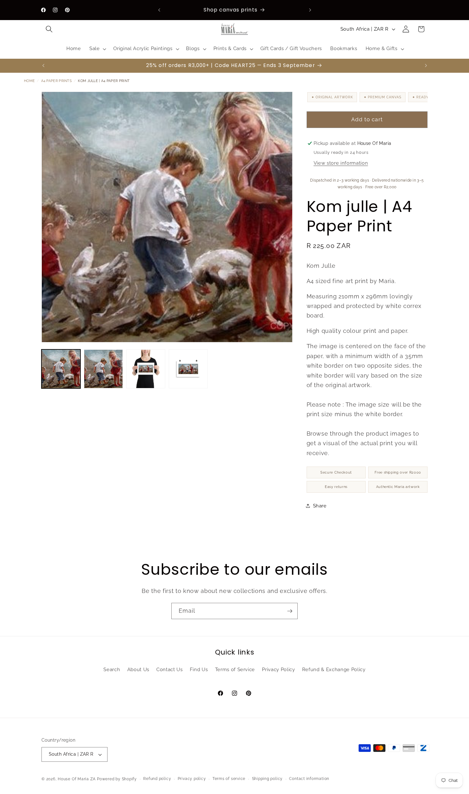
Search (111, 669)
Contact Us (169, 669)
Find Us (199, 669)
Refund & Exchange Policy (334, 669)
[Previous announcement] (159, 10)
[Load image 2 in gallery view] (103, 368)
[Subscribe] (289, 611)
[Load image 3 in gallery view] (145, 368)
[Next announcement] (310, 10)
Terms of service (228, 778)
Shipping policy (267, 778)
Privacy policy (192, 778)
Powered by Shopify (117, 779)
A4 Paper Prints (56, 81)
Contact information (309, 778)
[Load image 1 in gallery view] (60, 368)
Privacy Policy (278, 669)
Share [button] (320, 506)
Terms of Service (235, 669)
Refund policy (157, 778)
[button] (49, 29)
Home (29, 81)
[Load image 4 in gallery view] (188, 368)
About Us (138, 669)
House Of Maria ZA (77, 779)
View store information (341, 163)
